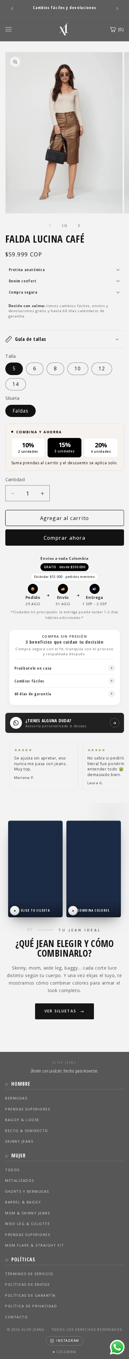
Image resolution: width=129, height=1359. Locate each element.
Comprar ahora (64, 537)
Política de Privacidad (31, 1306)
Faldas (21, 411)
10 (78, 368)
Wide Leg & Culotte (27, 1223)
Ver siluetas (60, 1011)
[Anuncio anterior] (12, 8)
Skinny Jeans (19, 1141)
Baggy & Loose (22, 1119)
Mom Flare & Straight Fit (34, 1245)
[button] (64, 339)
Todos (12, 1169)
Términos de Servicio (29, 1273)
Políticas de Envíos (27, 1284)
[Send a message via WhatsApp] (117, 1347)
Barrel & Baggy (23, 1202)
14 (16, 384)
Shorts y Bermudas (27, 1191)
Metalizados (19, 1180)
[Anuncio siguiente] (117, 8)
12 (102, 368)
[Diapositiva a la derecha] (79, 226)
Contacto (16, 1317)
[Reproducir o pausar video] (14, 910)
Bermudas (16, 1098)
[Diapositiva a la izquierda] (50, 226)
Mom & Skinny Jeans (27, 1213)
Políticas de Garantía (30, 1295)
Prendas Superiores (27, 1109)
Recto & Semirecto (26, 1130)
